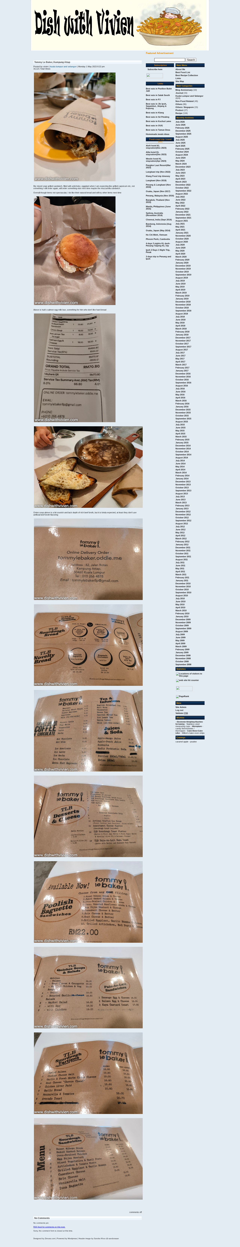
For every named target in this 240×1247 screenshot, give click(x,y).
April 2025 (180, 146)
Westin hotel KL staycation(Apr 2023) (156, 160)
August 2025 (182, 137)
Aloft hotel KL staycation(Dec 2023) (156, 146)
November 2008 (183, 658)
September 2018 (183, 311)
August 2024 (182, 155)
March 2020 (181, 257)
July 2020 (180, 245)
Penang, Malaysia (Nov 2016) (160, 195)
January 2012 (182, 544)
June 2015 (180, 427)
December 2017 (183, 338)
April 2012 (180, 535)
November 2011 (183, 550)
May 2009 (180, 640)
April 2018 (180, 326)
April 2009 (180, 643)
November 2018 (183, 305)
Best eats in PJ (153, 99)
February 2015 (182, 439)
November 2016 (183, 377)
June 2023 (180, 173)
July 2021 (180, 224)
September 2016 (183, 383)
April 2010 (180, 607)
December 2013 (183, 481)
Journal (179, 93)
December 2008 (183, 655)
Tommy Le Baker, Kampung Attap (52, 62)
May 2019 (180, 287)
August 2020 (182, 242)
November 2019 (183, 269)
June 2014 (180, 463)
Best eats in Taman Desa (158, 130)
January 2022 (182, 212)
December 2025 (183, 131)
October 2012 (182, 517)
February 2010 (182, 613)
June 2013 (180, 499)
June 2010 (180, 601)
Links (178, 78)
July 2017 (180, 353)
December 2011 (183, 547)
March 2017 (181, 365)
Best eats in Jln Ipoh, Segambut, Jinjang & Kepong (156, 106)
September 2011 (183, 556)
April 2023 (180, 179)
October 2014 (182, 451)
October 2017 (182, 344)
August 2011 (182, 559)
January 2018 (182, 335)
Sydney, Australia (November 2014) (154, 214)
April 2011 (180, 571)
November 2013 (183, 484)
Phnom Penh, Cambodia (158, 239)
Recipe (179, 113)
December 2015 (183, 409)
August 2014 (182, 457)
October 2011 (182, 553)
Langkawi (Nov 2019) (156, 180)
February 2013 (182, 505)
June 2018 (180, 320)
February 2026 (182, 128)
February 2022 (182, 209)
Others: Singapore (185, 107)
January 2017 (182, 371)
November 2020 (183, 236)
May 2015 (180, 430)
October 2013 (182, 487)
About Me (180, 69)
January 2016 (182, 406)
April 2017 (180, 362)
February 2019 (182, 296)
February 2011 (182, 577)
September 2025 (183, 134)
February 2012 (182, 541)
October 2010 (182, 589)
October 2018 (182, 308)
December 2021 (183, 215)
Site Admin (181, 707)
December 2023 (183, 167)
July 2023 (180, 170)
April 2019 (180, 290)
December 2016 (183, 374)
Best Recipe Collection (187, 75)
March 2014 (181, 472)
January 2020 (182, 263)
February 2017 (182, 368)
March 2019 (181, 293)
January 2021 (182, 233)
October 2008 (182, 661)
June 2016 (180, 391)
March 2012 (181, 538)
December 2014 (183, 445)
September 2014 (183, 454)
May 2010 (180, 604)
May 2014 (180, 466)
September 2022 (183, 191)
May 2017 (180, 359)
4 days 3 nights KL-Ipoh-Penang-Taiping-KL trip (158, 244)
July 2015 (180, 424)
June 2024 (180, 158)
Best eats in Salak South (158, 95)
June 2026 (180, 125)
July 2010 (180, 598)
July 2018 (180, 317)
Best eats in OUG (154, 125)
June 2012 (180, 529)
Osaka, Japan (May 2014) (158, 230)
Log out (179, 710)
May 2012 (180, 532)
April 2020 (180, 254)
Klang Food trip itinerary (158, 176)
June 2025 (180, 143)
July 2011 (180, 562)
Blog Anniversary (184, 90)
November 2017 (183, 341)
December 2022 (183, 185)
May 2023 (180, 176)
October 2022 (182, 188)
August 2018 (182, 314)
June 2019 (180, 284)
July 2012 (180, 526)
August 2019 (182, 278)
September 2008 (183, 664)
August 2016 (182, 385)
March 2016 (181, 400)
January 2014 (182, 478)
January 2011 (182, 580)
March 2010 (181, 610)
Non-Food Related (185, 101)
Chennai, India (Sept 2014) (159, 219)
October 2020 (182, 239)
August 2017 (182, 350)
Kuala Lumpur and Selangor (189, 96)
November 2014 (183, 448)
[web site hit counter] (187, 680)
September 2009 (183, 628)
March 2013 (181, 502)
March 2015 (181, 436)
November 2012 (183, 514)
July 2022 (180, 197)
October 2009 (182, 625)
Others (179, 104)
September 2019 (183, 275)
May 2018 (180, 323)
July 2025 (180, 140)
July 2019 (180, 281)
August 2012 (182, 523)
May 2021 (180, 227)
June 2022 (180, 200)
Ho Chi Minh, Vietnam (156, 235)
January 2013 (182, 508)
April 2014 (180, 469)
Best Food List (183, 72)
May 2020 (180, 251)
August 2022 (182, 194)
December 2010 (183, 583)
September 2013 (183, 490)
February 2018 (182, 332)
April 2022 (180, 206)
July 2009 (180, 634)
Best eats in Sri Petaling (157, 117)
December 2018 (183, 302)
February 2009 (182, 649)
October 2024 (182, 152)
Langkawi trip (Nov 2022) (158, 172)
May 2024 (180, 161)
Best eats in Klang (155, 112)
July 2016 (180, 388)
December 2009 (183, 619)
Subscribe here (155, 69)
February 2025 (182, 149)
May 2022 (180, 203)
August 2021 (182, 221)
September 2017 (183, 347)
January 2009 (182, 652)
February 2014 (182, 475)
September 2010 (183, 592)
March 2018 (181, 329)
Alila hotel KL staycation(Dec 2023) (156, 153)
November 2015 (183, 412)
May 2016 (180, 394)
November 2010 (183, 586)
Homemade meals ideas (157, 134)
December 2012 (183, 511)
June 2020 (180, 248)
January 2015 (182, 442)
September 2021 (183, 218)
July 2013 (180, 496)
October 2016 (182, 380)
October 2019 (182, 272)
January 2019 (182, 299)
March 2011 (181, 574)
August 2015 (182, 421)
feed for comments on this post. (49, 1227)
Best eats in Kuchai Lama (158, 121)
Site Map (180, 81)
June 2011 (180, 565)
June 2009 (180, 637)
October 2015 (182, 415)
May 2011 (180, 568)
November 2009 (183, 622)
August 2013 (182, 493)
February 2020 (182, 260)
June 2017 (180, 356)
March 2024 (181, 164)
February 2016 (182, 403)
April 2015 (180, 433)
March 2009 (181, 646)
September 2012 (183, 520)
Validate (182, 713)
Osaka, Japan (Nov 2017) (158, 191)
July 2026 (180, 122)
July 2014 (180, 460)
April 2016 (180, 397)
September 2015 (183, 418)
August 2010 (182, 595)
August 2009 (182, 631)
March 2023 (181, 182)
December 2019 (183, 266)
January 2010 (182, 616)
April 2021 (180, 230)
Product (179, 110)
